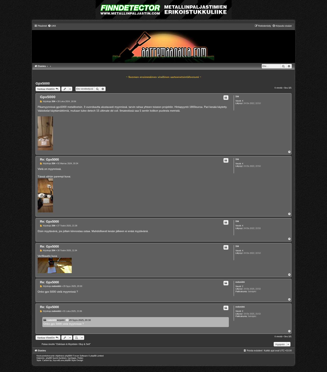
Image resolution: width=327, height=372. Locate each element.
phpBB (68, 356)
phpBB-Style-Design (74, 360)
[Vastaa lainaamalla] (225, 97)
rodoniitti (240, 282)
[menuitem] (52, 26)
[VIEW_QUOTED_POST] (67, 320)
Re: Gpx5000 (49, 159)
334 (237, 96)
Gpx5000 (43, 83)
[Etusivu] (163, 43)
